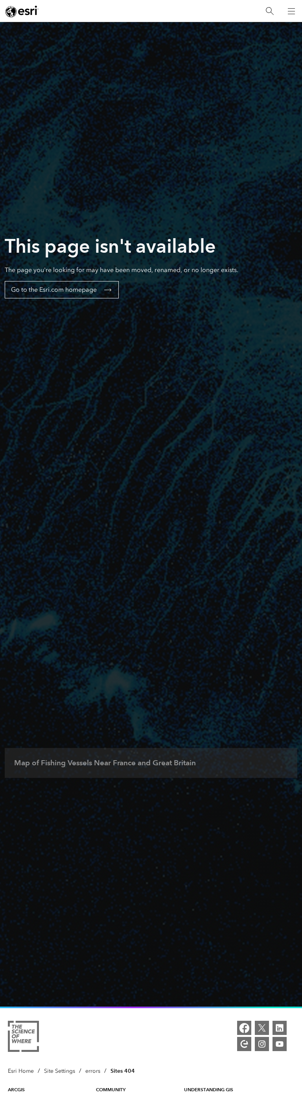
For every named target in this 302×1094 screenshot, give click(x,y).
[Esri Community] (244, 1044)
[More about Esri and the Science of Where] (23, 1038)
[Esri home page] (22, 11)
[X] (262, 1028)
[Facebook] (244, 1028)
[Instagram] (262, 1044)
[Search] (270, 11)
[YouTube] (280, 1044)
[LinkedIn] (280, 1028)
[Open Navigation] (291, 11)
